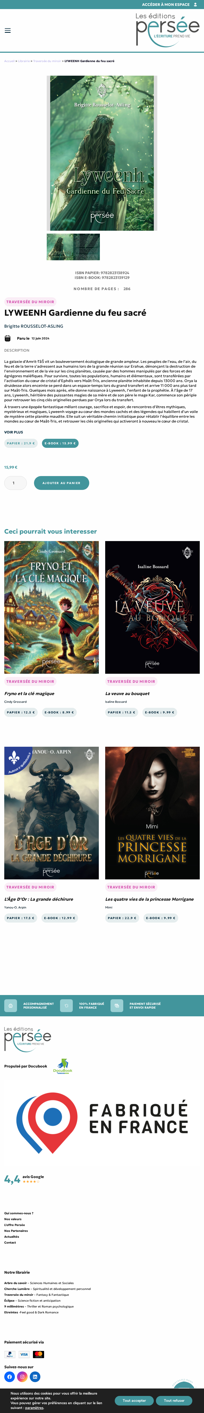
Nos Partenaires (16, 1231)
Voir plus (13, 432)
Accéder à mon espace (166, 4)
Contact (10, 1242)
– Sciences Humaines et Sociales (39, 1283)
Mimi (108, 907)
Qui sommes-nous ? (18, 1213)
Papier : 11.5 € (121, 712)
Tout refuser (174, 1400)
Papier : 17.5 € (21, 918)
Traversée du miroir (47, 61)
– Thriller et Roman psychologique (39, 1306)
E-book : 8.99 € (59, 712)
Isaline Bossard (116, 702)
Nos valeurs (13, 1219)
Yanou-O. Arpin (15, 907)
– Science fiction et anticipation (32, 1300)
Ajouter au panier (61, 483)
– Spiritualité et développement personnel (47, 1289)
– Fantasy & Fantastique (36, 1295)
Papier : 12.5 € (21, 712)
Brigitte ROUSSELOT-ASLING (33, 326)
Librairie (24, 61)
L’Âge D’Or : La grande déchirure (38, 899)
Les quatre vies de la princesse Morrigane (149, 899)
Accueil (9, 61)
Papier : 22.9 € (122, 918)
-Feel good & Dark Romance (31, 1312)
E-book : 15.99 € (60, 443)
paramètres (34, 1408)
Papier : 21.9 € (21, 443)
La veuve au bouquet (127, 693)
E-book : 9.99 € (160, 712)
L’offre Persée (14, 1225)
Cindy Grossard (15, 702)
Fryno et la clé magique (29, 693)
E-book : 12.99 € (59, 918)
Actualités (11, 1237)
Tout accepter (134, 1400)
